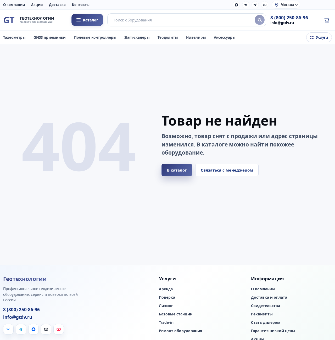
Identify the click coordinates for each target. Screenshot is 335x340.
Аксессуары (224, 37)
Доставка (57, 4)
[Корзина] (326, 19)
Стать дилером (265, 322)
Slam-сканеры (136, 37)
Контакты (81, 4)
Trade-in (166, 322)
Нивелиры (196, 37)
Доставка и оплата (269, 297)
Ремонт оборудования (180, 330)
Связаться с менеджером (227, 170)
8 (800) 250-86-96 (289, 17)
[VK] (245, 4)
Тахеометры (14, 37)
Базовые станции (176, 314)
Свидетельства (265, 305)
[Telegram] (255, 4)
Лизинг (166, 305)
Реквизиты (262, 314)
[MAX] (236, 4)
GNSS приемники (50, 37)
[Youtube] (58, 329)
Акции (37, 4)
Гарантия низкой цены (273, 330)
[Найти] (260, 20)
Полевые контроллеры (95, 37)
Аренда (166, 289)
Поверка (167, 297)
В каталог (177, 170)
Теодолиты (168, 37)
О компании (14, 4)
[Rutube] (264, 4)
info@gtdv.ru (282, 23)
